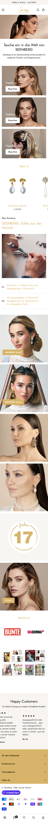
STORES (8, 600)
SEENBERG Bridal (13, 352)
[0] (43, 10)
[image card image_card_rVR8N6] (24, 338)
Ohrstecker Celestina (17, 205)
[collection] (5, 817)
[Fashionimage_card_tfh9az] (24, 112)
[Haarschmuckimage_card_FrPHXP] (24, 143)
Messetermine (11, 503)
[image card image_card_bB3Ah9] (24, 438)
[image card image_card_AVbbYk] (24, 587)
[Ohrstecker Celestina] (17, 187)
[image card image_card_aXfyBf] (24, 388)
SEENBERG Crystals (14, 454)
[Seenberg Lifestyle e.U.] (24, 10)
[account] (43, 817)
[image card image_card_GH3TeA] (24, 487)
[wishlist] (24, 817)
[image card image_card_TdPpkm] (24, 537)
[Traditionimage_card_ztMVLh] (24, 80)
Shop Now (12, 88)
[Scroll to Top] (43, 808)
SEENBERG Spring (13, 402)
